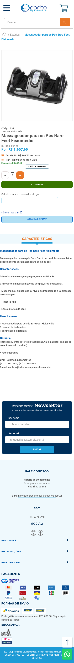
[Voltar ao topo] (67, 642)
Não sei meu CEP (10, 212)
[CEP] (29, 198)
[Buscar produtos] (65, 22)
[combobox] (37, 22)
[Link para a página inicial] (4, 35)
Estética (15, 34)
